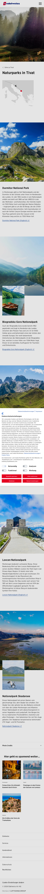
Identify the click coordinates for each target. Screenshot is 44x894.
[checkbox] (25, 466)
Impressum (39, 411)
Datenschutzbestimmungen (26, 411)
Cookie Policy (6, 455)
